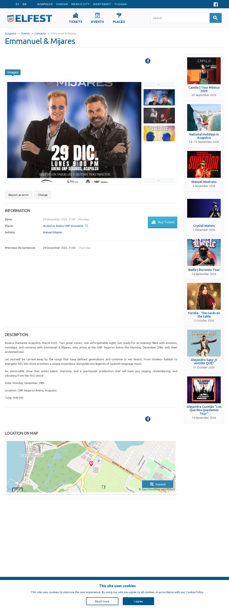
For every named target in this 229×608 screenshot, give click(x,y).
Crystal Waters (204, 226)
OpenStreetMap (151, 489)
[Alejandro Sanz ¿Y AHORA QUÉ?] (204, 343)
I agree (138, 601)
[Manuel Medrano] (204, 164)
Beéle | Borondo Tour (204, 270)
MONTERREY (102, 4)
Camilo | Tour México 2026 (204, 89)
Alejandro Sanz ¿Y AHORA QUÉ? (204, 361)
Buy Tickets (166, 222)
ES (17, 4)
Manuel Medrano (204, 182)
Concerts (40, 33)
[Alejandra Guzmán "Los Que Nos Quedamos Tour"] (204, 389)
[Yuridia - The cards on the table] (204, 296)
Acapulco (11, 33)
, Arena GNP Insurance (63, 225)
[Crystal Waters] (204, 208)
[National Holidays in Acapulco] (204, 117)
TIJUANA (120, 4)
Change (43, 194)
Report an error (18, 194)
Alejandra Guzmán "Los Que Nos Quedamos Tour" (204, 410)
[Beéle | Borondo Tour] (204, 252)
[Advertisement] (91, 291)
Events (25, 33)
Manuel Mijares (52, 232)
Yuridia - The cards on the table (204, 315)
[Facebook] (148, 61)
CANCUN (62, 4)
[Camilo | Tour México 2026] (204, 70)
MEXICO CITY (80, 4)
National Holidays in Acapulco (204, 136)
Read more (102, 601)
